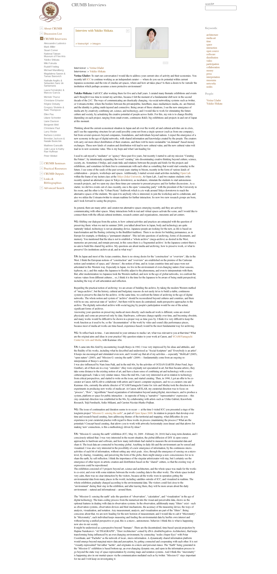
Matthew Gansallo (53, 145)
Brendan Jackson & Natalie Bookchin (54, 139)
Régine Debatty (52, 104)
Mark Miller (49, 46)
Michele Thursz (52, 97)
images (96, 43)
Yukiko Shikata (51, 59)
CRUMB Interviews (55, 39)
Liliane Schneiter (52, 117)
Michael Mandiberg (54, 70)
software (210, 54)
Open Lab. (185, 173)
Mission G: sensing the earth (107, 413)
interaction (211, 47)
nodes (209, 86)
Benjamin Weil (51, 124)
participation (212, 64)
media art (211, 38)
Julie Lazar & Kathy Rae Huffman (54, 150)
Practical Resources (55, 168)
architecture (212, 34)
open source (212, 51)
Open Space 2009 (143, 413)
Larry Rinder (50, 131)
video (209, 60)
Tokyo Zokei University (129, 176)
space (209, 44)
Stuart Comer (51, 50)
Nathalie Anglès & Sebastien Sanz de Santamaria (54, 83)
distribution (212, 57)
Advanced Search (54, 188)
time (208, 41)
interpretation (213, 77)
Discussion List (53, 33)
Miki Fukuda (50, 63)
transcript (83, 43)
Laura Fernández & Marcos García (54, 91)
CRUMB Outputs (54, 174)
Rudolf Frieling (51, 66)
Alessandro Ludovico (55, 43)
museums (211, 80)
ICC (89, 79)
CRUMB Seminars (54, 163)
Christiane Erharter (54, 100)
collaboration (213, 67)
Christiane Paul (52, 128)
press (209, 73)
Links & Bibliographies (52, 181)
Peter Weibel (50, 156)
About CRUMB (53, 28)
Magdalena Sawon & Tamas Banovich (54, 74)
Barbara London (52, 135)
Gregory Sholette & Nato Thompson (54, 108)
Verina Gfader (96, 67)
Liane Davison (51, 121)
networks (211, 83)
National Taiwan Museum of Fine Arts (55, 55)
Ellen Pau (49, 114)
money (209, 70)
